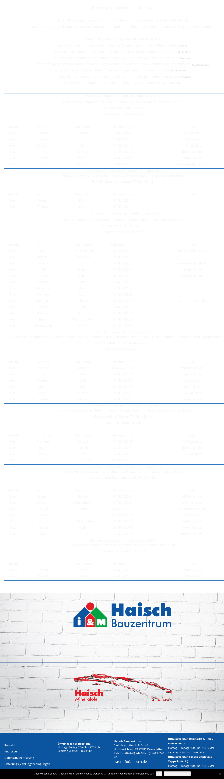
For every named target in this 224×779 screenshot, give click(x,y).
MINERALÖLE (122, 720)
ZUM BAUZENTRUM (122, 646)
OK (159, 773)
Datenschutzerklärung (177, 773)
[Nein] (219, 774)
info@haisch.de (134, 761)
